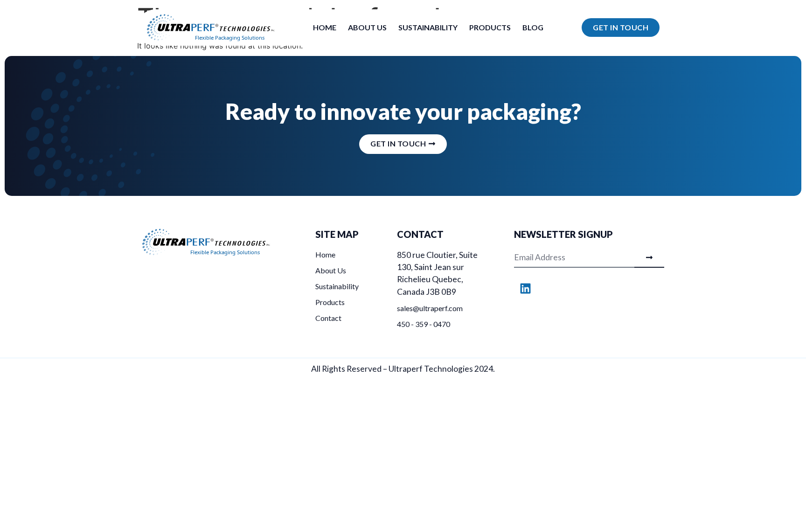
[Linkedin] (525, 288)
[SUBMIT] (649, 258)
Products (490, 27)
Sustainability (428, 27)
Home (324, 27)
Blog (532, 27)
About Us (367, 27)
